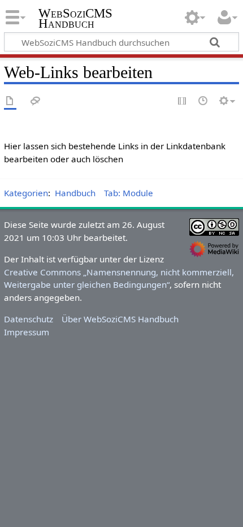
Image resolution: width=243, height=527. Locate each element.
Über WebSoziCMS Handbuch (120, 319)
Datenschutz (28, 319)
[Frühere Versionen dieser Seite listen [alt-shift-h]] (203, 101)
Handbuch (75, 192)
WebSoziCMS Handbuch (75, 19)
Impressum (26, 332)
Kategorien (26, 192)
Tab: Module (128, 192)
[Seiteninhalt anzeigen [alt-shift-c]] (10, 101)
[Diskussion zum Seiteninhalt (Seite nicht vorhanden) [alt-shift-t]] (35, 101)
